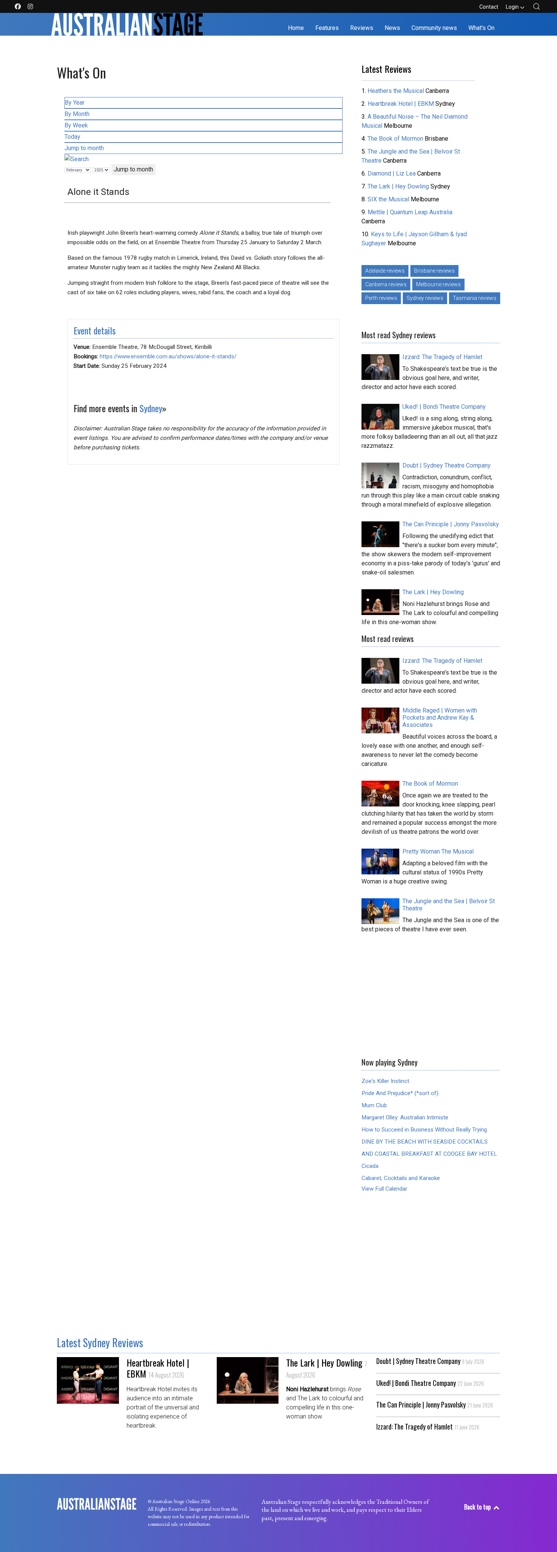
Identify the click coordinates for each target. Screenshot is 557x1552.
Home (296, 27)
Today (72, 136)
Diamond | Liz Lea (392, 173)
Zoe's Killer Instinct (385, 1081)
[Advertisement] (430, 993)
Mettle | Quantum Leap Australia (410, 212)
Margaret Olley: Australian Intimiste (404, 1117)
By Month (76, 114)
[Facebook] (18, 7)
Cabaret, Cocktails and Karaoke (400, 1178)
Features (327, 27)
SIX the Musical (388, 199)
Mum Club (374, 1105)
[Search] (76, 158)
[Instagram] (30, 7)
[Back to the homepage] (127, 24)
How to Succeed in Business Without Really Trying (424, 1129)
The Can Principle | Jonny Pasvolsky (434, 1405)
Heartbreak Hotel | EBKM (401, 103)
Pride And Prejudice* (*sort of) (399, 1093)
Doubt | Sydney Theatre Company (430, 1361)
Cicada (370, 1166)
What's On (481, 27)
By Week (76, 125)
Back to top (478, 1506)
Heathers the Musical (397, 90)
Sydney (150, 408)
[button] (536, 6)
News (392, 27)
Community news (434, 27)
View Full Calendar (384, 1188)
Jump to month (84, 148)
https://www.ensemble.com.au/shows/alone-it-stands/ (168, 356)
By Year (74, 102)
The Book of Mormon (395, 138)
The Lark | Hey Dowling (398, 186)
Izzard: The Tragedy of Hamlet (427, 1427)
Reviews (361, 27)
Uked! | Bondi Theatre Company (430, 1383)
